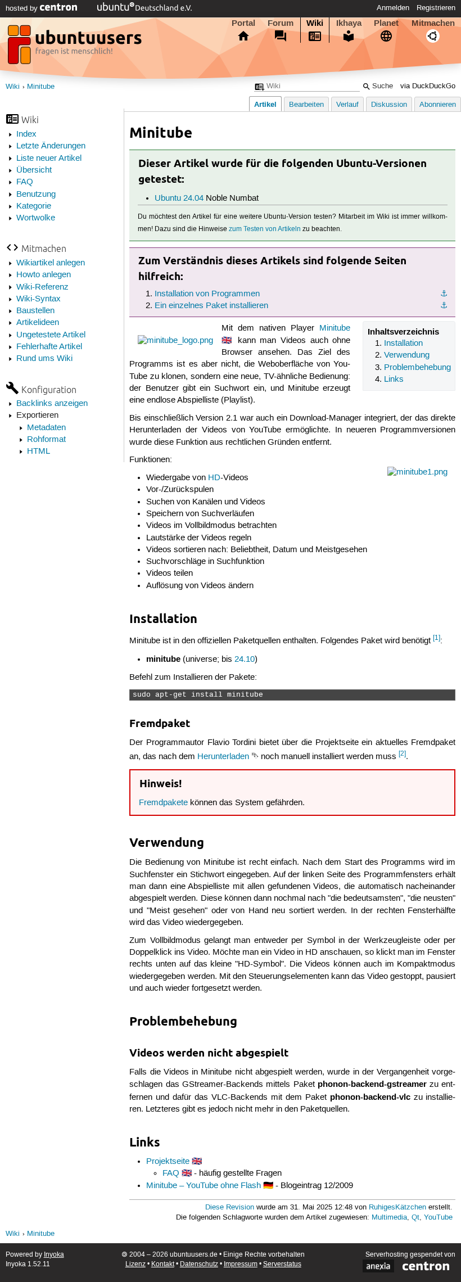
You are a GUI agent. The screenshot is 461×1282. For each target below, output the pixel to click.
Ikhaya (348, 23)
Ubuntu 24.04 (179, 198)
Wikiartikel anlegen (50, 263)
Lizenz (135, 1264)
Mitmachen (433, 23)
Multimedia (389, 1217)
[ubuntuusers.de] (76, 47)
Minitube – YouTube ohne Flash (203, 1186)
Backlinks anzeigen (52, 404)
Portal (243, 23)
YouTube (438, 1217)
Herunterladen (223, 757)
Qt (415, 1217)
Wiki (314, 23)
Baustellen (35, 311)
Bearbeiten (306, 105)
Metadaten (46, 428)
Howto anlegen (43, 275)
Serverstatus (282, 1264)
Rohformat (46, 440)
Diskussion (389, 105)
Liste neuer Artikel (49, 159)
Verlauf (347, 105)
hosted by (23, 8)
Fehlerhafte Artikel (49, 347)
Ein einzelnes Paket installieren (211, 306)
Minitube (41, 87)
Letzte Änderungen (50, 146)
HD (214, 478)
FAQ (24, 182)
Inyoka (54, 1255)
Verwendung (407, 355)
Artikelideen (37, 323)
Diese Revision (229, 1207)
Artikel (265, 104)
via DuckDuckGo (427, 86)
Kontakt (162, 1264)
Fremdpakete (163, 803)
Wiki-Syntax (38, 299)
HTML (38, 451)
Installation (403, 343)
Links (394, 379)
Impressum (240, 1264)
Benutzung (36, 194)
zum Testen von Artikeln (265, 229)
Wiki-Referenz (42, 287)
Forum (280, 23)
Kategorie (33, 206)
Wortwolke (35, 218)
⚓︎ (444, 294)
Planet (386, 23)
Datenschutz (199, 1264)
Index (26, 134)
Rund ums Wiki (44, 359)
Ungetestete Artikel (50, 335)
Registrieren (436, 7)
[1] (436, 638)
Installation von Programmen (207, 294)
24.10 (244, 659)
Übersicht (34, 170)
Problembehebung (417, 368)
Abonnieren (437, 105)
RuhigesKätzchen (397, 1207)
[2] (402, 754)
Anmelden (393, 7)
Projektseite (167, 1162)
